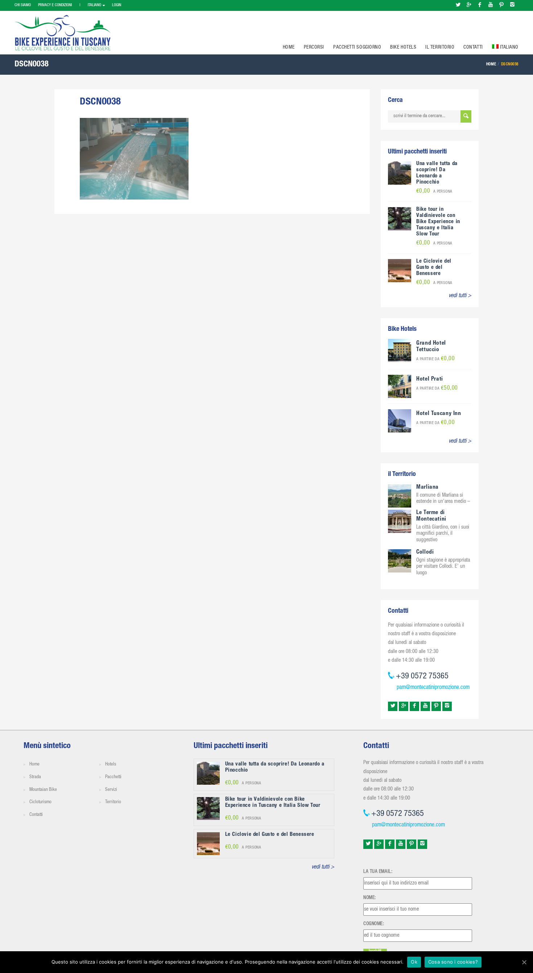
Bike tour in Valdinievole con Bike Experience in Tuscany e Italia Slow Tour (438, 222)
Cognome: (373, 924)
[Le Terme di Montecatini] (399, 521)
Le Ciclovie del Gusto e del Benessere (433, 267)
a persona (434, 191)
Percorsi (314, 47)
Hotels (110, 764)
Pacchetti (113, 777)
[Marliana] (399, 496)
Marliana (427, 487)
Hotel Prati (429, 379)
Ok (414, 962)
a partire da (435, 359)
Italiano (94, 5)
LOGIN (116, 5)
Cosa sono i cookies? (453, 962)
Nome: (369, 897)
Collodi (425, 552)
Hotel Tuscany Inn (438, 414)
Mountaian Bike (43, 790)
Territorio (113, 802)
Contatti (473, 47)
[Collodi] (399, 560)
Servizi (111, 790)
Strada (35, 777)
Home (289, 47)
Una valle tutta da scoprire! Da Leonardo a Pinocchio (437, 173)
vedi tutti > (460, 296)
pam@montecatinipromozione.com (433, 688)
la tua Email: (377, 871)
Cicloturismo (40, 802)
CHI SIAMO (23, 5)
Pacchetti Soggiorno (357, 47)
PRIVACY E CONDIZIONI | (59, 5)
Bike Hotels (403, 47)
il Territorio (439, 47)
